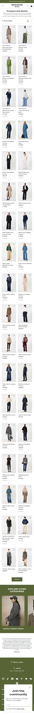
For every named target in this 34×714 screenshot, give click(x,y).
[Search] (27, 6)
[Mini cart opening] (33, 5)
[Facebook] (12, 679)
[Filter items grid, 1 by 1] (31, 21)
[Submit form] (29, 705)
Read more (17, 651)
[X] (26, 679)
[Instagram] (3, 679)
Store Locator (18, 662)
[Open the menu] (2, 6)
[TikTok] (8, 679)
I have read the (16, 708)
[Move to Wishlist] (14, 27)
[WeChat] (31, 679)
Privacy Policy (21, 708)
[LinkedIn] (17, 683)
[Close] (30, 687)
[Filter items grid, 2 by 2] (28, 21)
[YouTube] (17, 679)
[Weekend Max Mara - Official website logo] (17, 6)
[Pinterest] (22, 679)
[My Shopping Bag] (31, 6)
